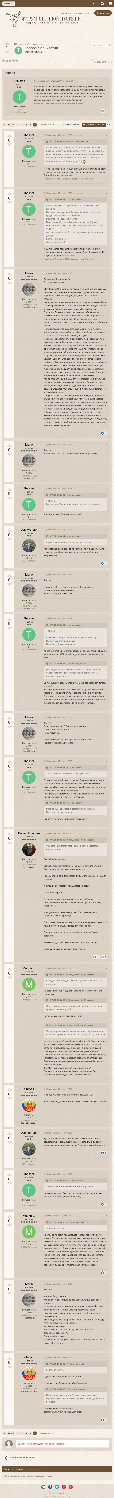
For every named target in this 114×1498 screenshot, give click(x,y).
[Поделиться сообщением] (106, 81)
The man (37, 52)
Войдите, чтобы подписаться (29, 44)
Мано (71, 200)
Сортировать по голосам (93, 124)
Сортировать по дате (71, 124)
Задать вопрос (101, 62)
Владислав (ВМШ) (77, 840)
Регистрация (103, 13)
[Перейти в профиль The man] (18, 51)
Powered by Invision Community (57, 1497)
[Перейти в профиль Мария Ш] (29, 984)
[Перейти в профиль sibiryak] (29, 1105)
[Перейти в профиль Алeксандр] (29, 545)
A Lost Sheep (75, 142)
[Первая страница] (4, 125)
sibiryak (29, 1089)
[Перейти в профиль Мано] (29, 289)
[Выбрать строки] (109, 125)
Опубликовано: (48, 81)
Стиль (61, 1493)
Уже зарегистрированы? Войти (75, 13)
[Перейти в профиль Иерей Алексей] (29, 849)
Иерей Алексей (29, 833)
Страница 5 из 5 (46, 125)
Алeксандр (29, 529)
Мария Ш (29, 968)
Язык (51, 1493)
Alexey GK (73, 1389)
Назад (11, 124)
